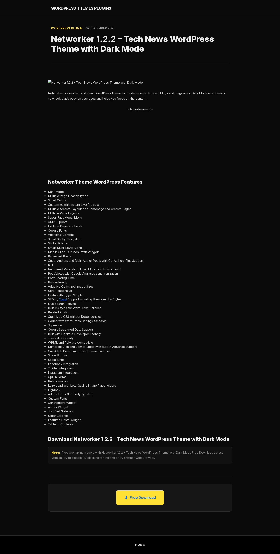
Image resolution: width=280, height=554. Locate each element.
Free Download (140, 497)
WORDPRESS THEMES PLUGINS (81, 8)
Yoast (63, 299)
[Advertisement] (140, 140)
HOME (140, 544)
